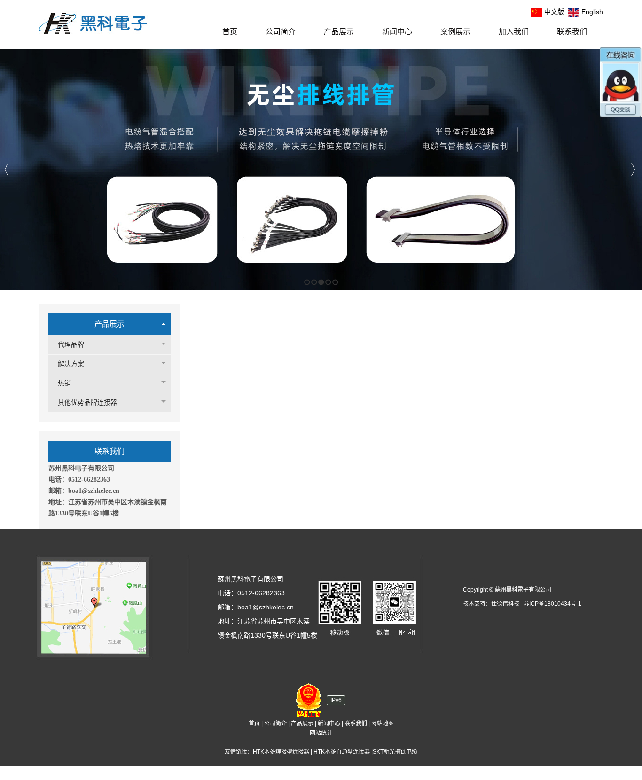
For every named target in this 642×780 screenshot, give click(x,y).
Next (632, 169)
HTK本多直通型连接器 (341, 752)
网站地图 (382, 723)
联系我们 (355, 723)
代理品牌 (71, 344)
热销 (64, 383)
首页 (254, 723)
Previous (7, 169)
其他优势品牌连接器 (87, 402)
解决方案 (71, 363)
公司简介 (275, 723)
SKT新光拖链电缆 (395, 752)
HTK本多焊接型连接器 (281, 752)
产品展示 (109, 324)
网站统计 (321, 733)
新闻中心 (329, 723)
